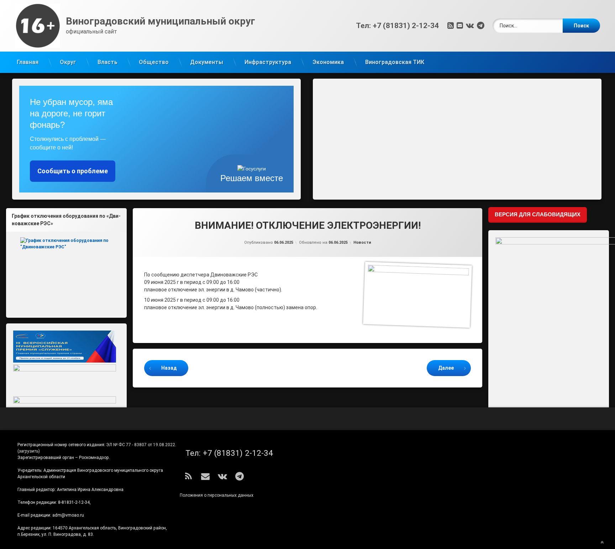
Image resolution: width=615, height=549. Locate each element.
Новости (362, 242)
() (28, 451)
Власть (107, 62)
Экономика (328, 62)
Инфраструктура (268, 62)
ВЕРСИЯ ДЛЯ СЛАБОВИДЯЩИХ (537, 214)
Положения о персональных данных (216, 495)
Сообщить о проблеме (72, 171)
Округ (68, 62)
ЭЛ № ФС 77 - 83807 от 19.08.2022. (141, 444)
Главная (27, 62)
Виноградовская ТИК (394, 62)
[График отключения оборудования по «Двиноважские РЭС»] (66, 271)
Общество (154, 62)
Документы (206, 62)
